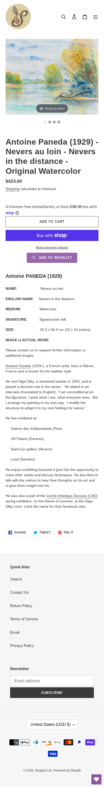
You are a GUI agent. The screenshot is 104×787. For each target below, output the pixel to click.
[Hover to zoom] (52, 76)
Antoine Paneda (18, 366)
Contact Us (19, 592)
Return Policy (21, 606)
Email (14, 632)
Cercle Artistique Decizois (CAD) (72, 496)
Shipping (12, 189)
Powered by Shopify (67, 770)
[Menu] (95, 16)
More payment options (52, 247)
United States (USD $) (50, 724)
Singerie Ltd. (43, 770)
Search (16, 579)
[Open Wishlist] (96, 779)
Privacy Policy (22, 645)
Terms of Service (24, 619)
